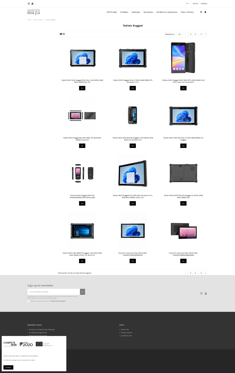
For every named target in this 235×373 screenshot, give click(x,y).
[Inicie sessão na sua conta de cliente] (205, 12)
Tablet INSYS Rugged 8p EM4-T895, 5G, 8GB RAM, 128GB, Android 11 (82, 139)
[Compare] (82, 76)
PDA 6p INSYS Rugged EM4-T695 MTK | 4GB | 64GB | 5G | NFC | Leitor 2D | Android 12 (183, 81)
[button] (124, 12)
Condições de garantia (38, 333)
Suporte (195, 3)
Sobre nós (125, 330)
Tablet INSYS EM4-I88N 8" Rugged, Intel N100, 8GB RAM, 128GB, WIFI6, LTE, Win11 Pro (82, 254)
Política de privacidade (38, 336)
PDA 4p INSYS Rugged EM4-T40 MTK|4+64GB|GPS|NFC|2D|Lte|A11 (82, 196)
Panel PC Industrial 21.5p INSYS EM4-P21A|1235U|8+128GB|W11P (132, 254)
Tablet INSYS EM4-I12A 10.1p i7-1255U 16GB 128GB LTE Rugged (183, 139)
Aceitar (8, 367)
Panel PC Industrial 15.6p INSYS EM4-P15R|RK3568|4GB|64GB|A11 (183, 254)
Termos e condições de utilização (42, 330)
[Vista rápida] (85, 76)
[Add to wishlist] (78, 76)
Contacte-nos (126, 336)
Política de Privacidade (58, 301)
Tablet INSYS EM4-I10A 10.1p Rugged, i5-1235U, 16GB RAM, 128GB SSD (183, 196)
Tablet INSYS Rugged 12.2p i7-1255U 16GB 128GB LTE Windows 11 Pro (132, 81)
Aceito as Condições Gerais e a (47, 301)
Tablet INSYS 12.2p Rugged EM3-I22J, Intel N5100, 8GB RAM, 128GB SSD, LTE (82, 81)
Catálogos (204, 3)
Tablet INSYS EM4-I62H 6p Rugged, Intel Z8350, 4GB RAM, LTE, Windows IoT (133, 139)
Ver (82, 88)
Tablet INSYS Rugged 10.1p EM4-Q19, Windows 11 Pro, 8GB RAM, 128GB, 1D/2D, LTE (133, 196)
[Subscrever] (82, 292)
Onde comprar (126, 333)
